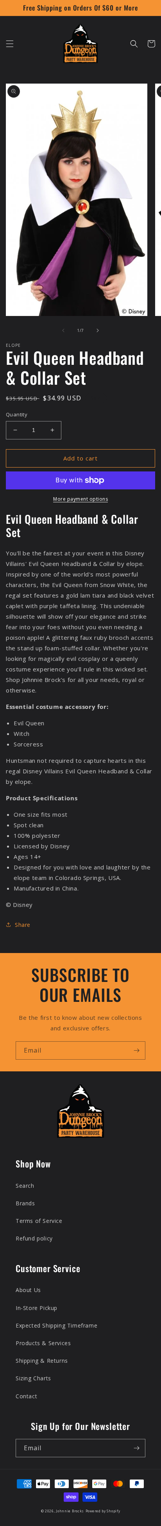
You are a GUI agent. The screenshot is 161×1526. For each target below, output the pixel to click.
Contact (26, 1396)
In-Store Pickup (36, 1308)
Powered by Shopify (103, 1511)
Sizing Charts (33, 1378)
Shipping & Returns (42, 1360)
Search (25, 1185)
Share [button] (22, 924)
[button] (9, 43)
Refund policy (34, 1238)
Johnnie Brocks (70, 1511)
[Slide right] (97, 330)
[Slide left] (63, 330)
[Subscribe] (136, 1050)
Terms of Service (39, 1220)
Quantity (16, 414)
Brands (25, 1203)
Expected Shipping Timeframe (56, 1325)
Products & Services (43, 1343)
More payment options (80, 499)
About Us (28, 1290)
